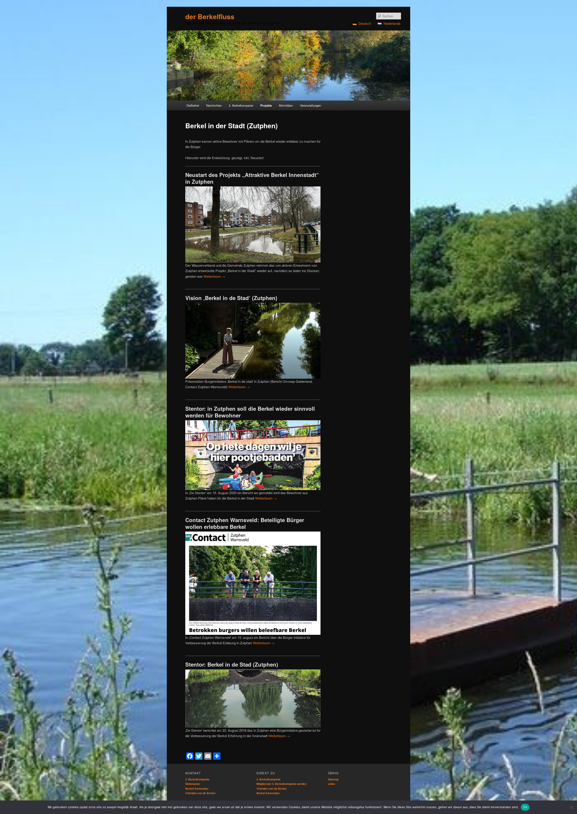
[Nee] (571, 807)
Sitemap (333, 779)
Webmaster (192, 784)
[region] (288, 65)
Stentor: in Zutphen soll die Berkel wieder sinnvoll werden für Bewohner (250, 412)
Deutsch (365, 23)
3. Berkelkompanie (197, 779)
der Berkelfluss (209, 16)
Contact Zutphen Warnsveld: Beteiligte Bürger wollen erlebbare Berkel (244, 523)
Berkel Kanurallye (196, 788)
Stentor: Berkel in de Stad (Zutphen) (231, 664)
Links (331, 784)
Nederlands (392, 23)
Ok (525, 807)
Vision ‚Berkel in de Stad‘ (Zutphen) (231, 298)
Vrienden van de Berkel (200, 793)
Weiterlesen (214, 276)
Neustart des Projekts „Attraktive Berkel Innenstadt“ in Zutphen (252, 178)
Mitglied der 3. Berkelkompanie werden (281, 784)
